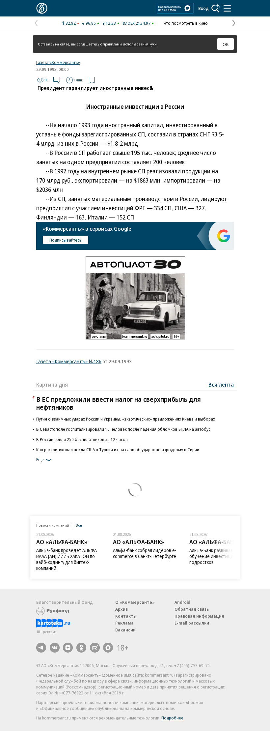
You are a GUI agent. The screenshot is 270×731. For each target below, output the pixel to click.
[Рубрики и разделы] (227, 8)
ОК (226, 44)
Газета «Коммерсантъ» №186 (68, 361)
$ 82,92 (69, 23)
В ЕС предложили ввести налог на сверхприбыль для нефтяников (118, 403)
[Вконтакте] (55, 648)
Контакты (126, 616)
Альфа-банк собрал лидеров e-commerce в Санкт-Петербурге (144, 553)
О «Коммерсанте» (135, 602)
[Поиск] (216, 8)
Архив (121, 609)
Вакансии (125, 630)
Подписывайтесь (65, 240)
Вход (203, 8)
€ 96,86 (89, 23)
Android (182, 602)
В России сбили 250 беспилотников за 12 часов (82, 439)
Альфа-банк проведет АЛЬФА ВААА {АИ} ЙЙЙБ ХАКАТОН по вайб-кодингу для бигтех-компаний (66, 559)
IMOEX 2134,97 (136, 23)
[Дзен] (68, 648)
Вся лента (221, 384)
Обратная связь (192, 609)
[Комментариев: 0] (57, 80)
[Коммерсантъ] (41, 8)
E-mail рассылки (192, 623)
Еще (40, 459)
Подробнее (172, 718)
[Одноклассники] (81, 648)
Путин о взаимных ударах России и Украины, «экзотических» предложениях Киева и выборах (125, 419)
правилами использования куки (130, 44)
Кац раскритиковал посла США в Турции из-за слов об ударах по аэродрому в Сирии (117, 450)
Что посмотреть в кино (186, 23)
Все (79, 525)
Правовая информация (199, 616)
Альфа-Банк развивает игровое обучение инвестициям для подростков (221, 556)
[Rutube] (95, 648)
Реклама (124, 623)
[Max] (108, 648)
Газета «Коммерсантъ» (58, 62)
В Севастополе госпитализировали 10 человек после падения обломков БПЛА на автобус (123, 429)
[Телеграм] (41, 648)
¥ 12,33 (109, 23)
